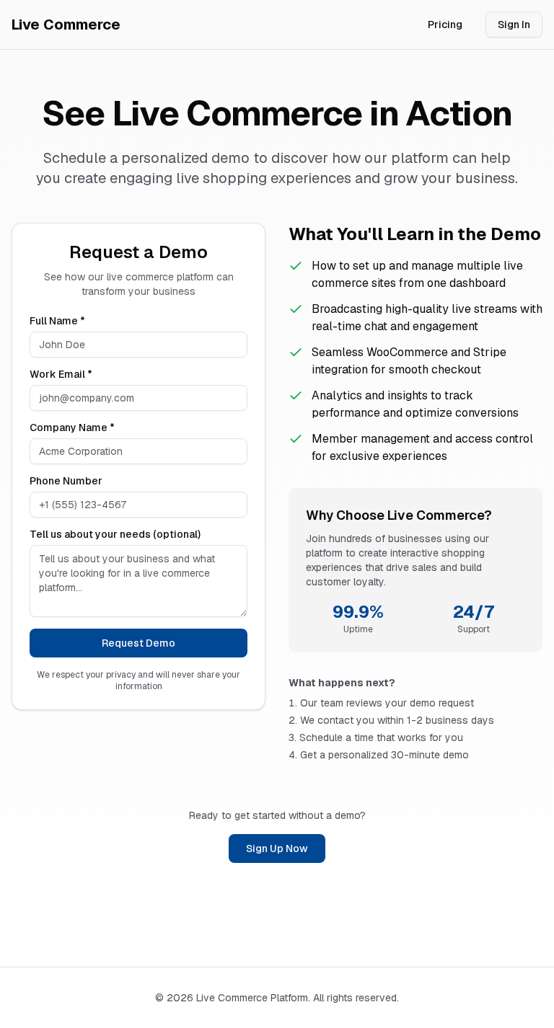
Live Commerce (66, 24)
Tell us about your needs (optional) (115, 534)
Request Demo (138, 643)
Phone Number (66, 481)
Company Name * (72, 427)
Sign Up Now (277, 848)
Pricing (445, 24)
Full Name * (57, 321)
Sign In (514, 24)
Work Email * (61, 374)
